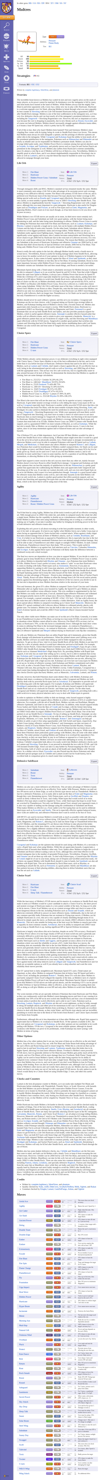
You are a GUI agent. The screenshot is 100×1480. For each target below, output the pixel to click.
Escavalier (89, 121)
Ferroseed (79, 309)
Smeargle (61, 314)
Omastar (74, 242)
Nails (41, 1187)
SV (65, 3)
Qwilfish (74, 796)
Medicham (32, 444)
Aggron (52, 941)
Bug (49, 1464)
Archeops (21, 1137)
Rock (49, 1220)
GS (34, 3)
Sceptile (22, 146)
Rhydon (20, 226)
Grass (49, 1421)
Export (94, 163)
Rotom (94, 672)
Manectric (87, 316)
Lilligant (36, 272)
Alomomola (64, 566)
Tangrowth (32, 118)
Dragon (49, 1459)
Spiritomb (81, 258)
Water (49, 1354)
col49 (46, 1187)
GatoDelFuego (61, 1189)
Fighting (49, 1373)
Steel (49, 1426)
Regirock (32, 728)
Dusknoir (42, 384)
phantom (56, 90)
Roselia (43, 198)
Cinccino (73, 547)
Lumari (51, 1189)
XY (52, 3)
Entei (74, 207)
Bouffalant (85, 536)
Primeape (49, 1123)
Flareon (28, 1163)
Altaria (35, 1163)
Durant (81, 121)
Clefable (44, 366)
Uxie (19, 538)
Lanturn (33, 156)
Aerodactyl (63, 681)
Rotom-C (80, 444)
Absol (70, 258)
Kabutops (63, 137)
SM (56, 3)
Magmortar (82, 207)
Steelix (48, 810)
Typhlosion (43, 146)
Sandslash (83, 861)
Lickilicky (43, 1163)
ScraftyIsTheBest (66, 1187)
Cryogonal (50, 137)
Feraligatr (43, 389)
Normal (49, 1230)
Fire (52, 37)
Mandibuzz (93, 318)
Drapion (85, 796)
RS (38, 3)
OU (33, 84)
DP (43, 3)
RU (50, 46)
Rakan (93, 1187)
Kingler (43, 1189)
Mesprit (20, 444)
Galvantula (74, 672)
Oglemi (83, 1187)
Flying (60, 37)
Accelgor (30, 146)
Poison (49, 1454)
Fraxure (44, 207)
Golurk (22, 859)
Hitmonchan (74, 139)
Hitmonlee (87, 139)
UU (37, 84)
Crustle (55, 707)
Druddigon (32, 207)
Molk (77, 1187)
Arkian (70, 1189)
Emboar (52, 730)
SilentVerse (44, 90)
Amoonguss (76, 718)
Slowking (36, 111)
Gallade (92, 442)
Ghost (49, 1335)
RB (30, 3)
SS (61, 3)
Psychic (49, 1206)
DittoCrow (54, 1187)
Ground (49, 1325)
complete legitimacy (32, 90)
